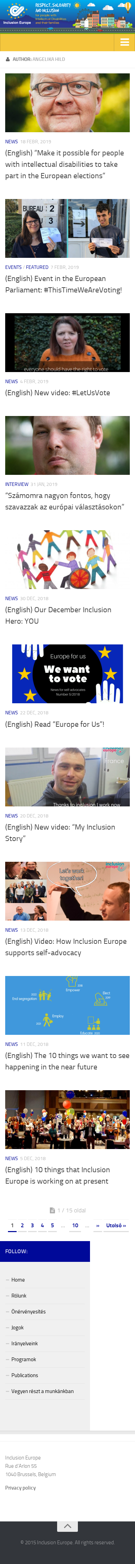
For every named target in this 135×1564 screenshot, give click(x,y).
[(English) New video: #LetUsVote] (67, 342)
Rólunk (18, 1296)
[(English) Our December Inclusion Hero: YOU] (67, 559)
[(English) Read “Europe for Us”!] (67, 673)
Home (18, 1280)
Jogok (17, 1328)
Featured (37, 267)
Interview (16, 484)
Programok (23, 1359)
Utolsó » (116, 1225)
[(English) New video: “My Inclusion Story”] (67, 777)
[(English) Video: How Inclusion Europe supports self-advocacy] (67, 891)
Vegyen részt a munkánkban (42, 1391)
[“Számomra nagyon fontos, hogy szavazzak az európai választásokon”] (67, 445)
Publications (24, 1375)
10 (75, 1225)
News (11, 142)
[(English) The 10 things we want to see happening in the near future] (67, 1005)
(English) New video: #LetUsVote (57, 392)
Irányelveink (24, 1343)
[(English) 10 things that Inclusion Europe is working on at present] (67, 1119)
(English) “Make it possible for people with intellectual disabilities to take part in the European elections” (64, 164)
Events (13, 267)
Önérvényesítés (28, 1312)
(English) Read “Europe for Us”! (54, 724)
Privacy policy (20, 1488)
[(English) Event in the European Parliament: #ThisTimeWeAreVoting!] (67, 228)
